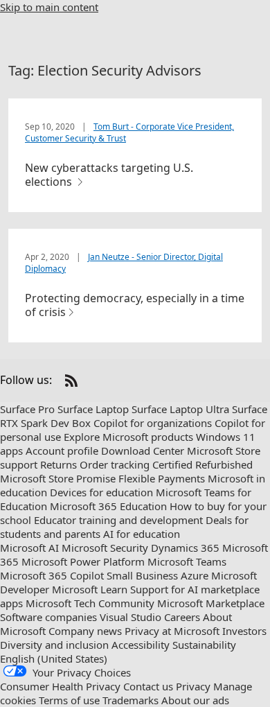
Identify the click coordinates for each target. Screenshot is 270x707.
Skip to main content (49, 7)
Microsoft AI (29, 548)
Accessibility (140, 645)
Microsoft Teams (186, 561)
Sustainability (204, 645)
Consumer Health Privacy (60, 686)
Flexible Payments (161, 478)
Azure (194, 575)
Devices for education (101, 492)
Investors (244, 631)
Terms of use (69, 700)
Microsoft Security (105, 548)
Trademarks (130, 700)
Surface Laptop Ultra (180, 409)
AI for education (141, 534)
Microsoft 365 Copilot (52, 575)
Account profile (62, 450)
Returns (58, 464)
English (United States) (53, 658)
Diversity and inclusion (54, 645)
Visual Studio (130, 617)
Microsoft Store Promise (58, 478)
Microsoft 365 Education (108, 506)
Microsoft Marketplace (210, 603)
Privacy (193, 686)
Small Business (142, 575)
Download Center (142, 450)
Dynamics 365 (185, 548)
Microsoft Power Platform (83, 561)
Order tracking (115, 464)
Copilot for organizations (152, 423)
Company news (85, 631)
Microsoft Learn (89, 589)
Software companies (48, 617)
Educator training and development (118, 520)
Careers (182, 617)
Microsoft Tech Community (90, 603)
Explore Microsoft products (128, 437)
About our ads (195, 700)
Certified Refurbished (202, 464)
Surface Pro (27, 409)
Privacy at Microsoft (172, 631)
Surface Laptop (93, 409)
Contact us (148, 686)
